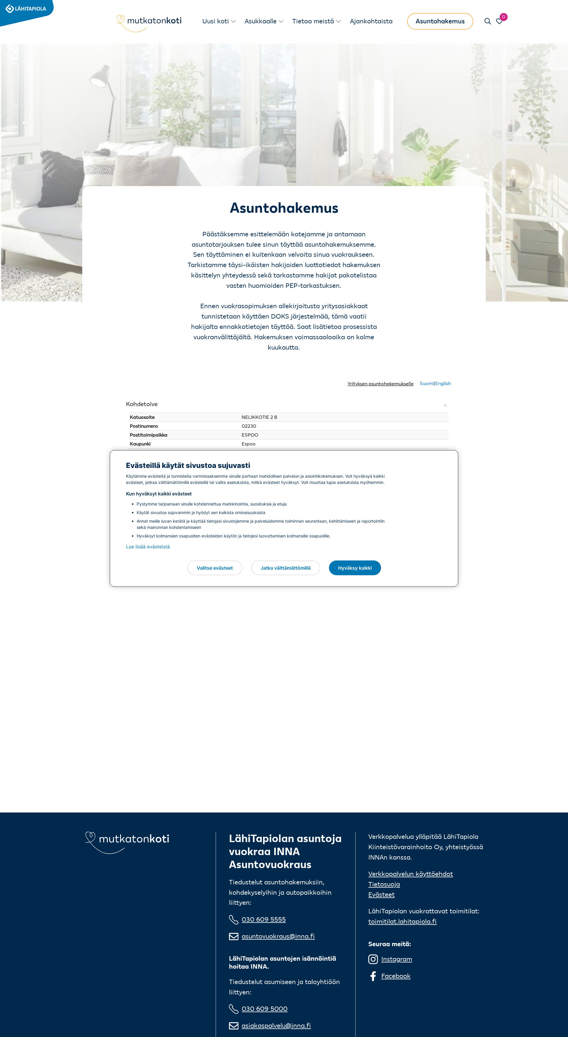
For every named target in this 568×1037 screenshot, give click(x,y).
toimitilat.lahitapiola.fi (402, 921)
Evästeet (381, 895)
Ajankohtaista (371, 21)
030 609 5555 (264, 919)
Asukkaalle (261, 21)
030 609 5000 (265, 1009)
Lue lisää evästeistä (148, 547)
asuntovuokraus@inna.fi (278, 936)
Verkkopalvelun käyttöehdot (410, 874)
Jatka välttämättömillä (286, 568)
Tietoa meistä (313, 21)
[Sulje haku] (488, 21)
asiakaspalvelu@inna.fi (276, 1026)
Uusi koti (215, 21)
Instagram (396, 959)
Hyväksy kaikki (355, 568)
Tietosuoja (384, 884)
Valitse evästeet (215, 568)
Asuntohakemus (440, 21)
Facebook (396, 976)
